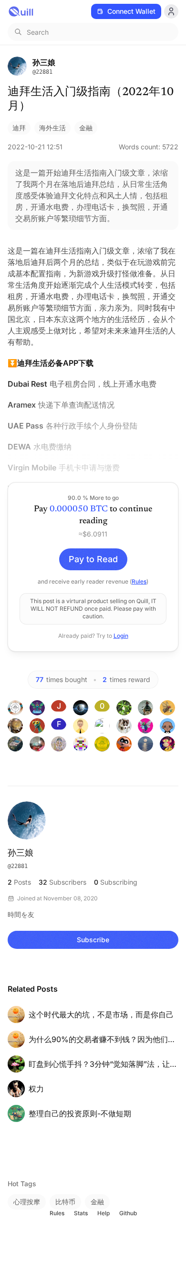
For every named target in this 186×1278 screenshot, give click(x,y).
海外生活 (52, 128)
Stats (81, 1213)
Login (121, 635)
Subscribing (115, 882)
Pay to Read (93, 559)
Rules (139, 581)
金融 (86, 128)
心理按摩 (26, 1202)
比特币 (65, 1202)
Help (103, 1213)
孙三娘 (20, 853)
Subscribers (62, 882)
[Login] (171, 11)
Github (128, 1213)
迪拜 (19, 128)
